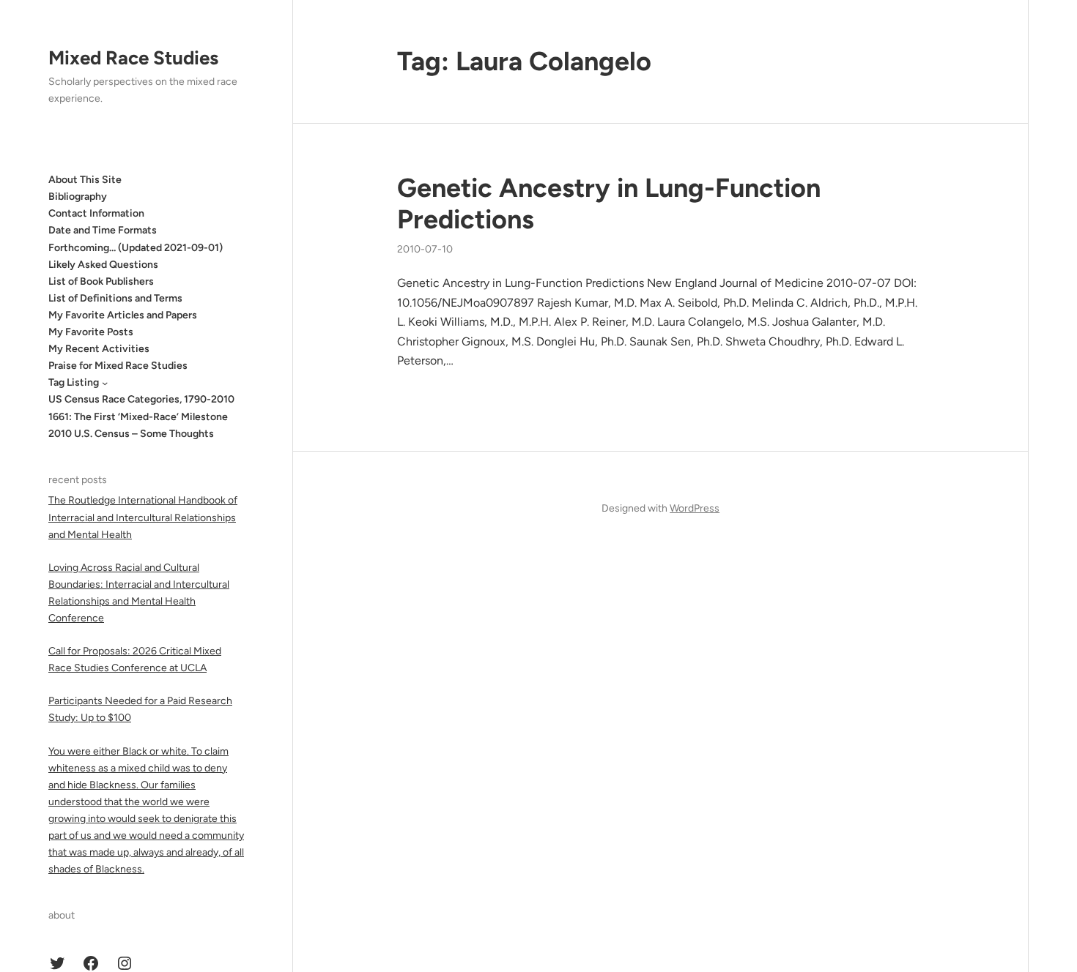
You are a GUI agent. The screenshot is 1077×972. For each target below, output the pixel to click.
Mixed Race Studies (133, 58)
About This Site (85, 179)
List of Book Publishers (101, 281)
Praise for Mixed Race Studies (118, 365)
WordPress (694, 508)
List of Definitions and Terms (115, 298)
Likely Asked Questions (103, 264)
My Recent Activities (98, 349)
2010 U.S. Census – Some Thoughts (131, 433)
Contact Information (96, 213)
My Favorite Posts (90, 332)
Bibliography (77, 196)
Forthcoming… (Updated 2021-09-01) (135, 248)
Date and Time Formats (102, 230)
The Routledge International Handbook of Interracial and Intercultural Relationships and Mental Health (142, 517)
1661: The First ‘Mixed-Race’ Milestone (138, 417)
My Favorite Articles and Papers (122, 315)
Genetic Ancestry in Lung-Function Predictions (609, 203)
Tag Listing (73, 382)
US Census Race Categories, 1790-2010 (141, 399)
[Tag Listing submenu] (105, 383)
